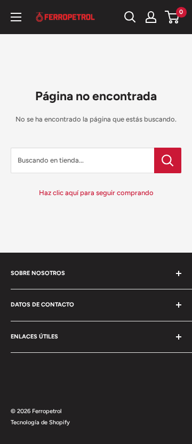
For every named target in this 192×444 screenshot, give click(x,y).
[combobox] (82, 160)
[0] (172, 17)
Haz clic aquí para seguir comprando (96, 193)
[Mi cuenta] (151, 17)
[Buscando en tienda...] (167, 160)
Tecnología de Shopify (40, 422)
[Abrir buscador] (130, 17)
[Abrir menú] (16, 17)
